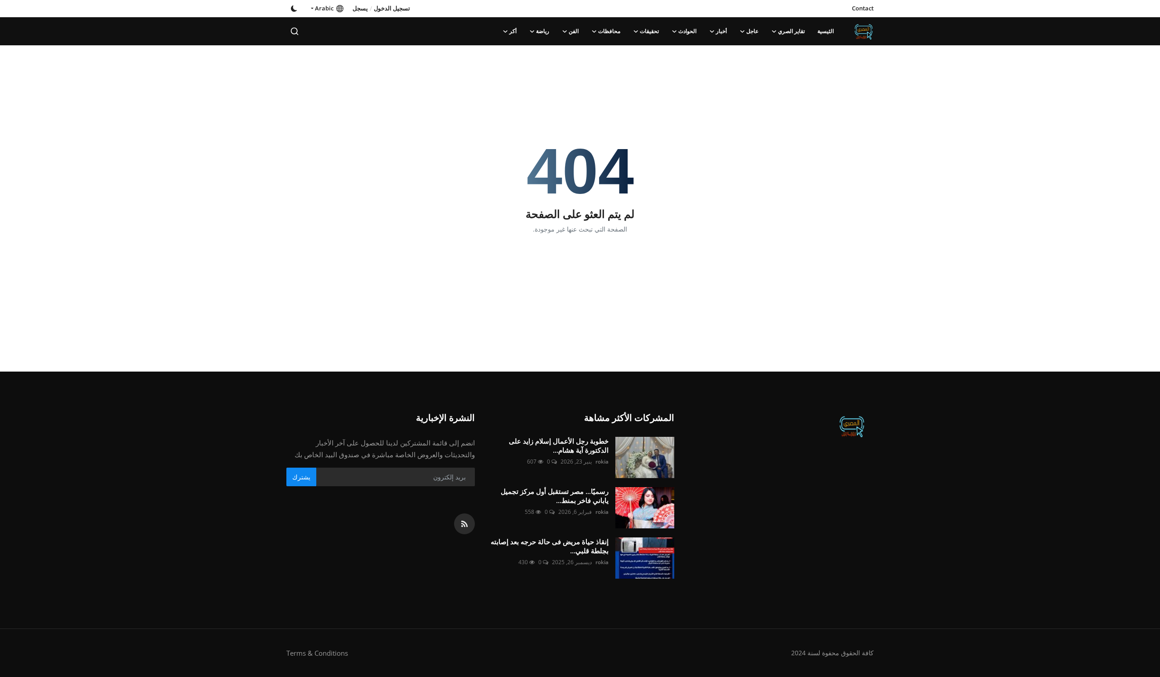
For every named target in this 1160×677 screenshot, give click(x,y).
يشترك (301, 477)
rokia (602, 461)
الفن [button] (574, 31)
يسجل (360, 8)
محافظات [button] (609, 31)
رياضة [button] (542, 31)
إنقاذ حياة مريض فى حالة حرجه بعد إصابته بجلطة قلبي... (550, 546)
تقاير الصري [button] (791, 31)
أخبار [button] (721, 31)
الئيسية (825, 31)
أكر (513, 31)
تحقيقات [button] (649, 31)
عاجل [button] (752, 31)
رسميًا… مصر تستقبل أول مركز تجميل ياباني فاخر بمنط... (555, 496)
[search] (294, 31)
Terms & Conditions (317, 653)
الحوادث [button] (687, 31)
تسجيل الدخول (392, 8)
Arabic (325, 8)
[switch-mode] (294, 8)
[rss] (464, 523)
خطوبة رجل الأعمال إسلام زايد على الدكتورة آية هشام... (559, 446)
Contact (863, 8)
